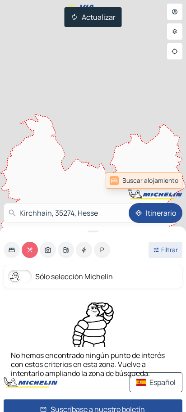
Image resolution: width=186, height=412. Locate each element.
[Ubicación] (174, 51)
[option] (12, 250)
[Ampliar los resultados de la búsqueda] (93, 231)
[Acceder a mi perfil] (174, 12)
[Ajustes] (174, 31)
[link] (160, 180)
